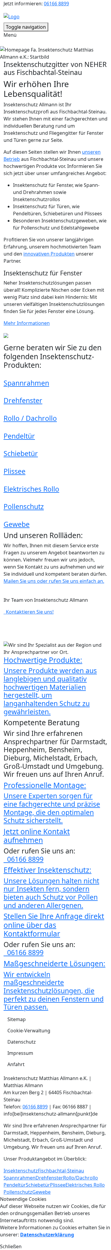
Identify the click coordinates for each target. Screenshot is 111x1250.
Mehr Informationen (27, 323)
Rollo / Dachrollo (30, 418)
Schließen (11, 1246)
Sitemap (16, 1019)
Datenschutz (21, 1042)
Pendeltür (19, 436)
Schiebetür (21, 453)
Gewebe (17, 524)
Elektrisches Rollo (31, 489)
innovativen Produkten (49, 254)
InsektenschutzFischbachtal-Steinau (44, 1170)
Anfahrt (16, 1064)
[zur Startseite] (12, 16)
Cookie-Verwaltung (28, 1030)
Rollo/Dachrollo (80, 1177)
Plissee (14, 471)
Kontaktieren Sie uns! (29, 612)
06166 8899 (56, 3)
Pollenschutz (24, 506)
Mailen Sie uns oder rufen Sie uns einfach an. (54, 581)
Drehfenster (23, 400)
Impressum (20, 1053)
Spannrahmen (26, 383)
